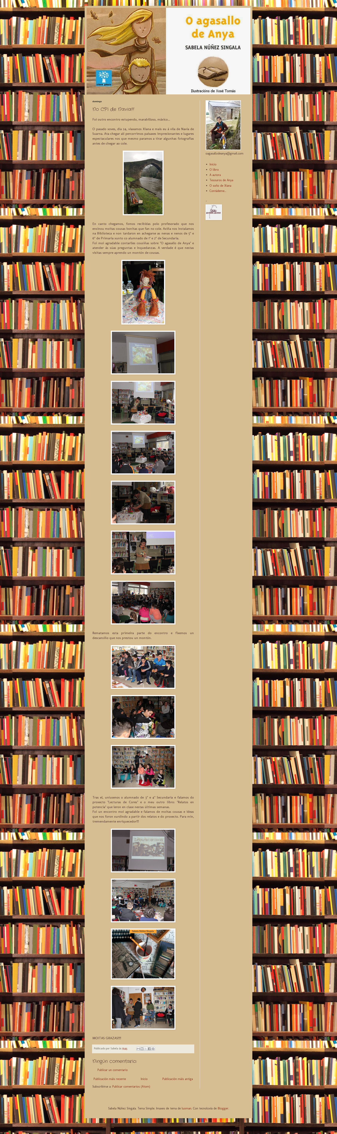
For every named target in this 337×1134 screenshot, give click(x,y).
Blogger (223, 1108)
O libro (214, 169)
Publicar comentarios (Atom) (131, 1086)
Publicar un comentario (112, 1070)
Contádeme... (217, 191)
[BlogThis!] (142, 1049)
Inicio (144, 1079)
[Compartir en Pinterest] (153, 1049)
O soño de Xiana (220, 185)
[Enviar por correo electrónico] (138, 1049)
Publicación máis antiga (177, 1079)
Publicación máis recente (109, 1079)
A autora (215, 175)
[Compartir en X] (146, 1049)
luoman (186, 1108)
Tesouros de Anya (221, 180)
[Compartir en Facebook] (149, 1049)
